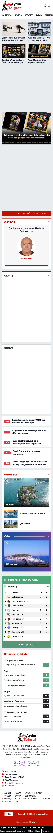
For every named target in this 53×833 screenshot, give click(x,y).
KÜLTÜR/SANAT (10, 799)
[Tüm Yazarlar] (48, 222)
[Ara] (45, 6)
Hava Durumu (10, 771)
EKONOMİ (46, 799)
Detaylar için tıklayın (26, 644)
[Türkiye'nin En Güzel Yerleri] (10, 513)
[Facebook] (15, 763)
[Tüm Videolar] (48, 536)
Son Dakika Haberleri (14, 783)
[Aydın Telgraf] (11, 6)
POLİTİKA (38, 793)
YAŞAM (18, 802)
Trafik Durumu (11, 774)
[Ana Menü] (49, 6)
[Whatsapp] (38, 763)
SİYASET (29, 15)
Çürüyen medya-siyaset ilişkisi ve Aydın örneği (27, 229)
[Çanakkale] (10, 524)
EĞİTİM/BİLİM (30, 796)
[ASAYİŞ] (48, 276)
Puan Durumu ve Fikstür (15, 777)
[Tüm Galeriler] (48, 475)
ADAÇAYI (25, 799)
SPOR (35, 799)
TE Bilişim (33, 822)
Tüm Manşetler (11, 780)
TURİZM (7, 796)
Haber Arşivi (10, 786)
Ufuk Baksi (26, 259)
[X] (19, 763)
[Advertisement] (26, 87)
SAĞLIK (18, 796)
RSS (9, 814)
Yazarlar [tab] (9, 222)
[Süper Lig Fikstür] (48, 654)
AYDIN (39, 15)
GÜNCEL (9, 348)
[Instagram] (24, 763)
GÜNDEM (6, 15)
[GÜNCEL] (48, 348)
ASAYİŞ (18, 15)
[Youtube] (33, 763)
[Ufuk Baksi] (26, 246)
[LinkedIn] (29, 763)
